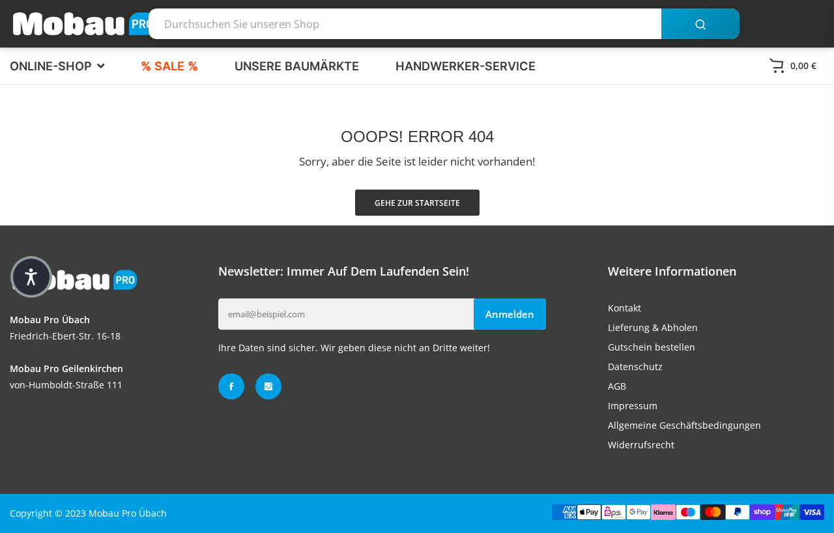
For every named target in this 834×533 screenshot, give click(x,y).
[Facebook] (231, 386)
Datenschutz (635, 366)
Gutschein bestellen (651, 347)
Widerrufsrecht (641, 445)
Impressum (632, 405)
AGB (617, 386)
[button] (31, 277)
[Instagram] (268, 386)
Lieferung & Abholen (653, 327)
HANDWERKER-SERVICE (465, 66)
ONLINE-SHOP (52, 66)
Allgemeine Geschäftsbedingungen (684, 425)
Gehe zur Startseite (417, 203)
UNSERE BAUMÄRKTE (297, 66)
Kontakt (624, 308)
